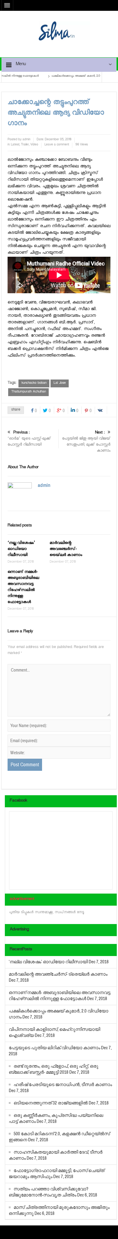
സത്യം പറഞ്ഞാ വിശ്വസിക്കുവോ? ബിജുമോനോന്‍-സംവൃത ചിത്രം (48, 1192)
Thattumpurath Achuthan (28, 392)
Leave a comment (56, 145)
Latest (15, 145)
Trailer (25, 145)
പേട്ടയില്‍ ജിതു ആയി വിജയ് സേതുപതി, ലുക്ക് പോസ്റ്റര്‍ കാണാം (86, 442)
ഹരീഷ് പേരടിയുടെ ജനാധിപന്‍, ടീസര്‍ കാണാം (63, 1085)
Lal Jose (60, 383)
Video (34, 145)
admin (26, 140)
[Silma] (64, 31)
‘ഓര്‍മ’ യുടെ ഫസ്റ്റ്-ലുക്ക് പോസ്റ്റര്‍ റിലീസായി (29, 439)
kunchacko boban (33, 383)
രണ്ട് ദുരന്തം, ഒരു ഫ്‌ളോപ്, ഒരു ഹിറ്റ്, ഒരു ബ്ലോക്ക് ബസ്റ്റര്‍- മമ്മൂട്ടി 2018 (53, 1069)
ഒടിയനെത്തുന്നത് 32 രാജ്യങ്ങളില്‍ (51, 1103)
